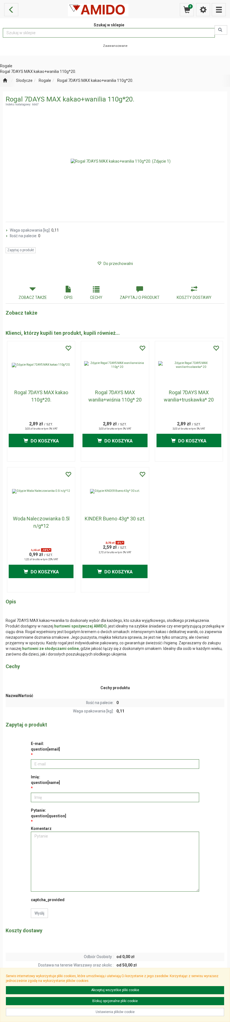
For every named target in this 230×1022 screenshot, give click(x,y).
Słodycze (24, 80)
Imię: (45, 780)
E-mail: (45, 746)
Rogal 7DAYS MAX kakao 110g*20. (41, 396)
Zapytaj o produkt (20, 250)
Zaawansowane (115, 46)
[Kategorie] (219, 9)
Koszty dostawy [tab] (194, 297)
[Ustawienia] (203, 9)
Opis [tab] (68, 297)
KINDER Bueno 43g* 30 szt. (115, 519)
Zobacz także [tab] (33, 297)
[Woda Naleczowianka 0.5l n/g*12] (41, 491)
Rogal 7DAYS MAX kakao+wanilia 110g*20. (95, 80)
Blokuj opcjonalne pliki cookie (115, 1001)
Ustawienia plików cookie (115, 1012)
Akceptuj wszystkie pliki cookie (115, 990)
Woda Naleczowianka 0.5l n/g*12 (41, 522)
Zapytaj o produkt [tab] (140, 297)
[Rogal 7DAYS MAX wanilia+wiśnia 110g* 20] (114, 365)
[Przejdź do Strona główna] (5, 81)
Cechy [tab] (96, 297)
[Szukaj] (221, 30)
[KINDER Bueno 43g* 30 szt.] (114, 491)
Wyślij (39, 913)
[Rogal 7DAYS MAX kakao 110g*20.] (41, 365)
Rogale (45, 80)
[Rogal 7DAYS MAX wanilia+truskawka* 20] (189, 365)
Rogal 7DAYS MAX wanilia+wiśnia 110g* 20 (115, 396)
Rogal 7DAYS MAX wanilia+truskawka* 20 (189, 396)
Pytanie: (48, 813)
